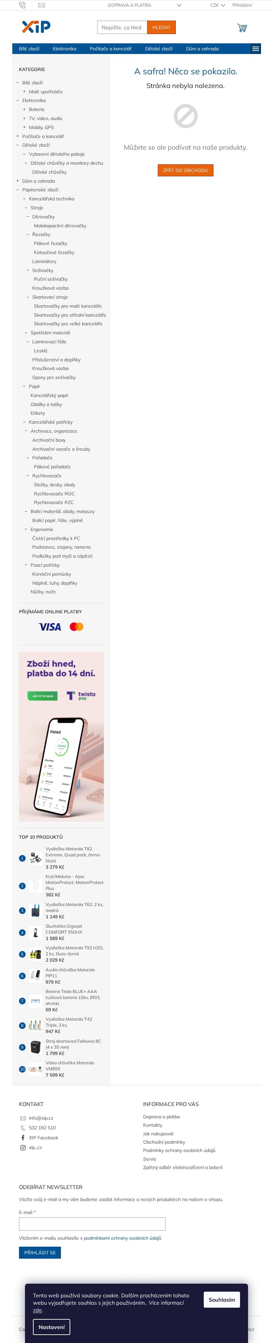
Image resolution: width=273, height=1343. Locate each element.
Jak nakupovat (158, 1134)
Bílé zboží (32, 83)
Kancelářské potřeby (51, 422)
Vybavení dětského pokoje (57, 154)
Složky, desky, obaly (54, 485)
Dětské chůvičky (49, 172)
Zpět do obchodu (185, 170)
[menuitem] (29, 48)
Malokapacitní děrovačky (60, 226)
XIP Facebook (43, 1138)
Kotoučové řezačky (54, 252)
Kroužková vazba (50, 288)
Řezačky (41, 234)
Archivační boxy (49, 440)
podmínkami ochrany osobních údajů (122, 1238)
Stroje (37, 208)
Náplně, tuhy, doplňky (54, 583)
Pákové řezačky (50, 243)
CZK (215, 5)
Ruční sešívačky (51, 279)
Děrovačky (43, 217)
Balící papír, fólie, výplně (57, 520)
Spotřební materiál (50, 333)
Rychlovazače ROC (54, 494)
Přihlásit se (40, 1253)
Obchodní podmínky (164, 1142)
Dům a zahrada (38, 181)
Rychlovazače (47, 476)
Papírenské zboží (40, 190)
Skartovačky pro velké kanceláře (68, 324)
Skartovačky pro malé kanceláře (68, 306)
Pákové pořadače (52, 467)
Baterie (37, 109)
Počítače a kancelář (43, 136)
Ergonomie (42, 529)
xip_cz (35, 1147)
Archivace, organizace (54, 431)
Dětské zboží (36, 145)
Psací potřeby (45, 565)
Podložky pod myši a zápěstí (62, 556)
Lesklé (41, 351)
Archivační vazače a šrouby (61, 449)
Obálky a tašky (46, 404)
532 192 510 (42, 1128)
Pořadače (42, 458)
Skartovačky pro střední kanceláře (70, 315)
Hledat (161, 27)
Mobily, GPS (41, 127)
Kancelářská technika (51, 199)
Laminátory (44, 261)
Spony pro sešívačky (54, 377)
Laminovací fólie (49, 342)
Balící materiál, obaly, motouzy (63, 511)
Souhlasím (222, 1299)
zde (37, 1310)
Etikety (38, 413)
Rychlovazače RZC (54, 502)
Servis (149, 1159)
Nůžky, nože (43, 592)
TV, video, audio (45, 118)
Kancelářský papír (49, 395)
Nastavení (52, 1327)
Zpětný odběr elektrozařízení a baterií (182, 1167)
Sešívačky (42, 270)
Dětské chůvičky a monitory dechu (67, 163)
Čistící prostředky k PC (56, 538)
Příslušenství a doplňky (56, 360)
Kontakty (152, 1125)
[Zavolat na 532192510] (29, 4)
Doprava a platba (129, 5)
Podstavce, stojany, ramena (61, 547)
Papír (34, 386)
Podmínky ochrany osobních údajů (179, 1150)
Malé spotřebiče (46, 92)
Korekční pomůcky (51, 574)
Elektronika (34, 100)
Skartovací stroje (50, 297)
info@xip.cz (41, 1118)
